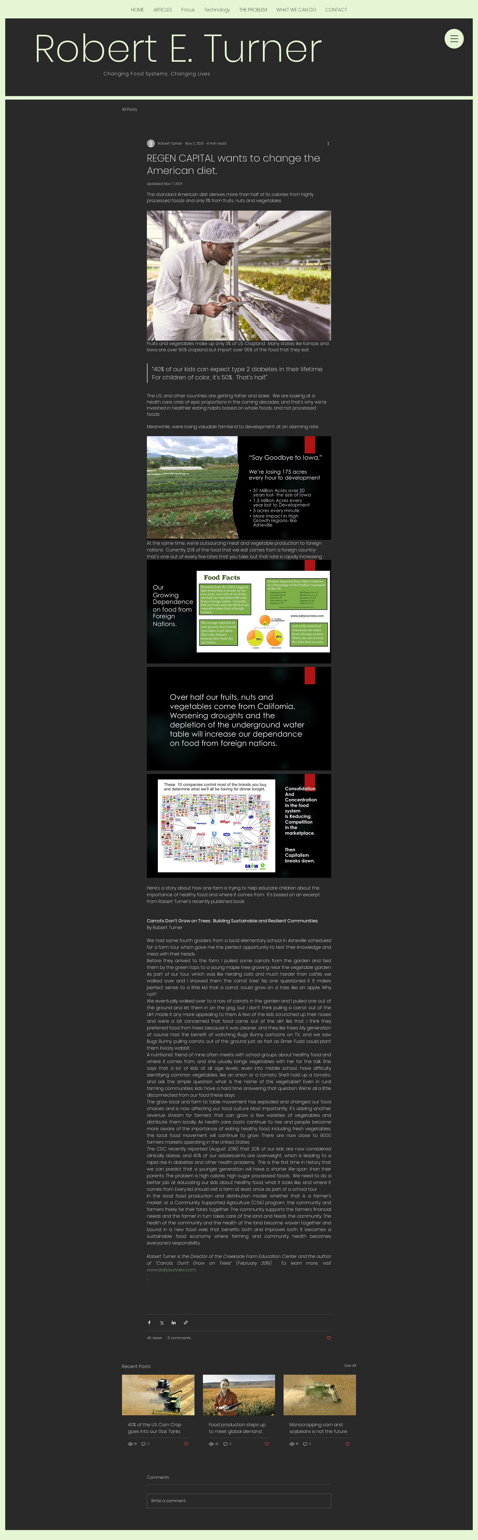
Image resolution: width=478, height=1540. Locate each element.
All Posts (129, 109)
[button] (454, 39)
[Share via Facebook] (149, 1322)
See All (350, 1365)
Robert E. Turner (178, 48)
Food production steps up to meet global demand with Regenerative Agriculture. (237, 1428)
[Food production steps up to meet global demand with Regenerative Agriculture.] (239, 1395)
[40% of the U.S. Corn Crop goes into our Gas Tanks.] (158, 1395)
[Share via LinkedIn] (173, 1322)
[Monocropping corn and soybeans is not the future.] (320, 1395)
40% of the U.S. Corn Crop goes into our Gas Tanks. (154, 1428)
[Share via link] (185, 1322)
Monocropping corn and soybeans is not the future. (318, 1428)
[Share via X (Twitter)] (161, 1322)
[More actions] (328, 143)
